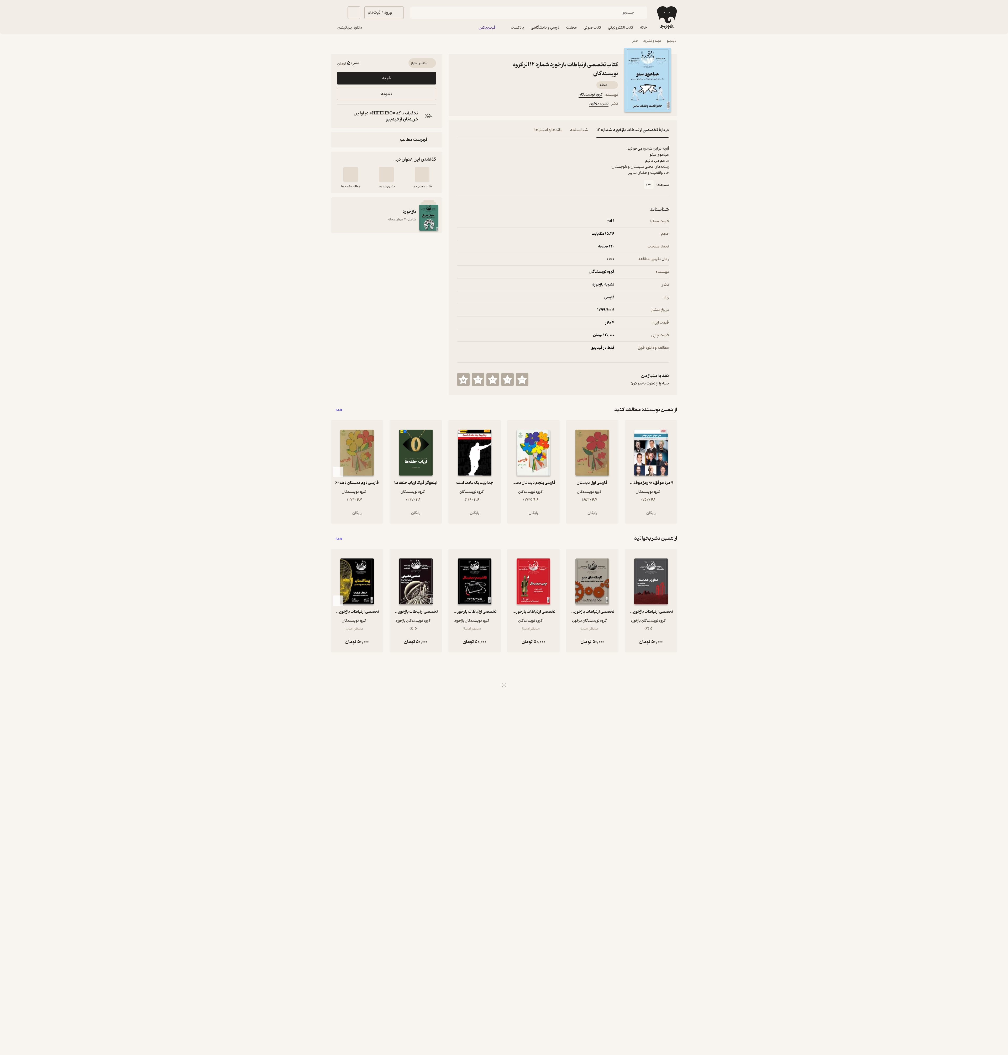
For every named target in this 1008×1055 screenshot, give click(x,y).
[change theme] (337, 12)
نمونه (386, 94)
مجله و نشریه (652, 40)
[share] (498, 104)
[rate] (522, 379)
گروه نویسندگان (590, 94)
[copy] (342, 116)
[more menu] (460, 104)
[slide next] (338, 472)
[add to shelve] (422, 174)
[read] (350, 174)
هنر (635, 41)
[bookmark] (473, 104)
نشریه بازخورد (598, 103)
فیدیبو (671, 40)
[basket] (354, 12)
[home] (666, 17)
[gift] (485, 104)
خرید (386, 78)
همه (339, 410)
